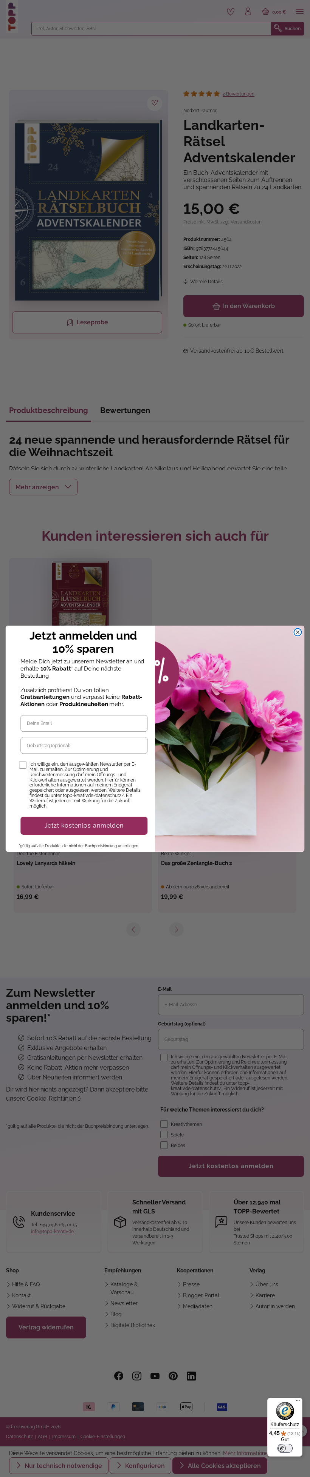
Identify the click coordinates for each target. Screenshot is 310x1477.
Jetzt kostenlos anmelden (84, 825)
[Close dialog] (298, 632)
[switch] (285, 1448)
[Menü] (297, 1402)
